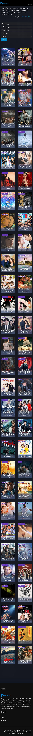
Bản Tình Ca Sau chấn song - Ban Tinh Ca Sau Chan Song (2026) (25, 166)
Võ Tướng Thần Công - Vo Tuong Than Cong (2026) (25, 125)
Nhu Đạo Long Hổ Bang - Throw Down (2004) (8, 455)
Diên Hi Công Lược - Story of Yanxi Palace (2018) (25, 579)
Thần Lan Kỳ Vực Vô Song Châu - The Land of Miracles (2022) (8, 579)
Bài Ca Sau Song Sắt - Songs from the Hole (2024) (25, 517)
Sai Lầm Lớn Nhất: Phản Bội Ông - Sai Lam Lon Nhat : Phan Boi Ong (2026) (25, 393)
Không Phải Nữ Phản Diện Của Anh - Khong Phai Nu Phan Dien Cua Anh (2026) (8, 269)
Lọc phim (4, 39)
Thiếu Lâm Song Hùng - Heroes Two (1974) (8, 311)
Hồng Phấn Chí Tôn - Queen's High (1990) (24, 311)
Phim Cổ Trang (18, 732)
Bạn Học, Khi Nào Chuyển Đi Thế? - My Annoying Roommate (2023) (8, 290)
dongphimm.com (20, 733)
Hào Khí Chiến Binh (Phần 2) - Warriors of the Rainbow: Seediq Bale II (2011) (8, 434)
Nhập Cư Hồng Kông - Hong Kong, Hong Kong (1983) (25, 84)
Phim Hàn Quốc (7, 730)
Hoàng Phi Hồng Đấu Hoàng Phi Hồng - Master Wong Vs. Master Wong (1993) (8, 84)
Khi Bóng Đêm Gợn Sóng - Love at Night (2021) (25, 538)
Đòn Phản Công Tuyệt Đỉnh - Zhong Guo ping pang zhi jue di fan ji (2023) (25, 599)
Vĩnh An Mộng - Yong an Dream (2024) (24, 559)
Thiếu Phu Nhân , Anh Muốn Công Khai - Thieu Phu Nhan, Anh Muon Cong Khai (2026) (8, 516)
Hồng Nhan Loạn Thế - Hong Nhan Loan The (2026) (25, 187)
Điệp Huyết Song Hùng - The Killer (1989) (25, 620)
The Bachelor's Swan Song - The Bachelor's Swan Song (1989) (8, 393)
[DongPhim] (4, 3)
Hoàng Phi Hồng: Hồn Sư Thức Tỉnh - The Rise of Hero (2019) (24, 372)
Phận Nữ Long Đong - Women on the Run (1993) (8, 167)
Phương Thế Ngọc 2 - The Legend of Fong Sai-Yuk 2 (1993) (8, 641)
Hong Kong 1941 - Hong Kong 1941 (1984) (24, 63)
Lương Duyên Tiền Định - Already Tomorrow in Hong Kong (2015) (25, 290)
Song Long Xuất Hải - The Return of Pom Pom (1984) (25, 455)
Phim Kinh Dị (10, 732)
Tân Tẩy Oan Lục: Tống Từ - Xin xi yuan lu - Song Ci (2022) (8, 496)
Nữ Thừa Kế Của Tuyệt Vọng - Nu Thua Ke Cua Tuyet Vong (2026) (8, 104)
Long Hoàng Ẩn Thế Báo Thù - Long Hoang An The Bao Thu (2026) (24, 434)
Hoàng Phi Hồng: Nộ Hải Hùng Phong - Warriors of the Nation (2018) (8, 414)
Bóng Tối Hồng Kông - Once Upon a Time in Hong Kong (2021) (8, 146)
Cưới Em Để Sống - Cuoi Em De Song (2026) (25, 249)
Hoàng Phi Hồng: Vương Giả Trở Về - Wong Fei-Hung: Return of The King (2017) (25, 352)
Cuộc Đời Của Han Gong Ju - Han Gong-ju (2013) (8, 249)
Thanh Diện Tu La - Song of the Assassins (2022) (8, 559)
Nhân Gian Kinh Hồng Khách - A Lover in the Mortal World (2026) (25, 661)
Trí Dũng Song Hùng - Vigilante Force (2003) (8, 538)
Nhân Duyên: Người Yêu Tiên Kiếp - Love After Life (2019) (25, 269)
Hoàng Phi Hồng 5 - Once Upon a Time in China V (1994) (8, 476)
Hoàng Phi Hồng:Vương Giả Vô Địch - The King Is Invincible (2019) (25, 207)
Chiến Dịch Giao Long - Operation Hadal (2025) (8, 662)
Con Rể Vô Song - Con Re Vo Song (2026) (8, 332)
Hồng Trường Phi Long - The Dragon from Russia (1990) (25, 105)
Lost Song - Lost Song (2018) (8, 208)
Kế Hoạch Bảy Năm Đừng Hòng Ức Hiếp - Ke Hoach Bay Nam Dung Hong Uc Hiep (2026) (24, 475)
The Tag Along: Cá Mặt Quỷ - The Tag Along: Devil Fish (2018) (8, 372)
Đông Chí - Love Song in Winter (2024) (24, 146)
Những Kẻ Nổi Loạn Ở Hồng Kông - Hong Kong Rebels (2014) (8, 125)
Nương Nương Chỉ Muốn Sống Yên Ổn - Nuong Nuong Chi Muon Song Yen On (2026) (25, 495)
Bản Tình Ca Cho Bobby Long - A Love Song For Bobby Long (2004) (8, 599)
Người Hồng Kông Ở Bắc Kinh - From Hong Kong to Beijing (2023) (25, 228)
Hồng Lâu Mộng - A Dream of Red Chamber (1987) (25, 641)
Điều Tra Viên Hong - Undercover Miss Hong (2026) (8, 352)
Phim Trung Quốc (16, 730)
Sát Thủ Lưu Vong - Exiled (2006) (8, 187)
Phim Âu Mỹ (25, 730)
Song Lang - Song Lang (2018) (8, 228)
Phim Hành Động (27, 732)
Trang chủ (17, 17)
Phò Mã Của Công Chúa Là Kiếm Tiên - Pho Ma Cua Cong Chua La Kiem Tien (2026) (25, 413)
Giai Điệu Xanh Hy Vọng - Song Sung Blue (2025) (8, 620)
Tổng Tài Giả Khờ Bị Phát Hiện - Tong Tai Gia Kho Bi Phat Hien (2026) (24, 331)
